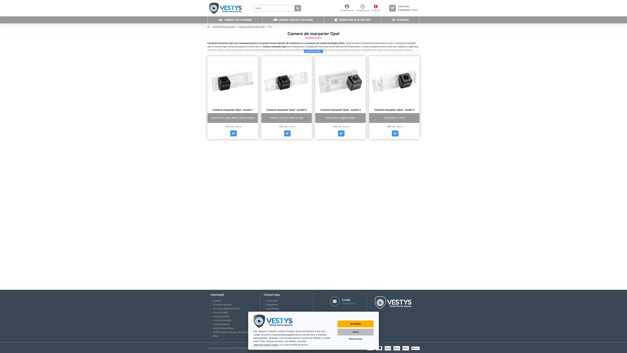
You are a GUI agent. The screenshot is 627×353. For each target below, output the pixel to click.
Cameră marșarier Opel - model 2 (286, 109)
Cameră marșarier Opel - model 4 (394, 109)
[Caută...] (297, 8)
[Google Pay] (397, 348)
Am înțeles (355, 323)
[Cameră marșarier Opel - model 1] (232, 81)
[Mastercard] (379, 348)
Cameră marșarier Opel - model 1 (233, 109)
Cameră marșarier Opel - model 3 (340, 109)
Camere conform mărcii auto (252, 26)
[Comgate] (415, 348)
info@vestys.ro (348, 303)
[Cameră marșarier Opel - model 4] (394, 81)
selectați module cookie (265, 344)
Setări (356, 332)
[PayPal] (388, 348)
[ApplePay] (405, 348)
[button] (233, 133)
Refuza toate (355, 338)
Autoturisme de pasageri (224, 26)
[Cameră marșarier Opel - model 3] (340, 81)
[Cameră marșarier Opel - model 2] (286, 81)
